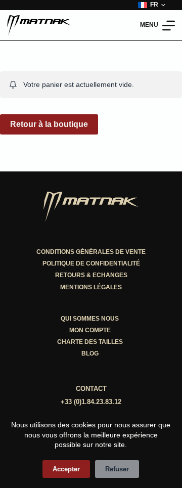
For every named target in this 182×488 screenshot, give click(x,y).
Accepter (66, 469)
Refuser (117, 469)
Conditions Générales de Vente (91, 251)
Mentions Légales (91, 287)
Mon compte (90, 330)
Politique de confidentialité (91, 263)
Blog (90, 353)
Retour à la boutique (49, 124)
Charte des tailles (90, 341)
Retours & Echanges (91, 275)
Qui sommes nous (90, 318)
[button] (151, 5)
